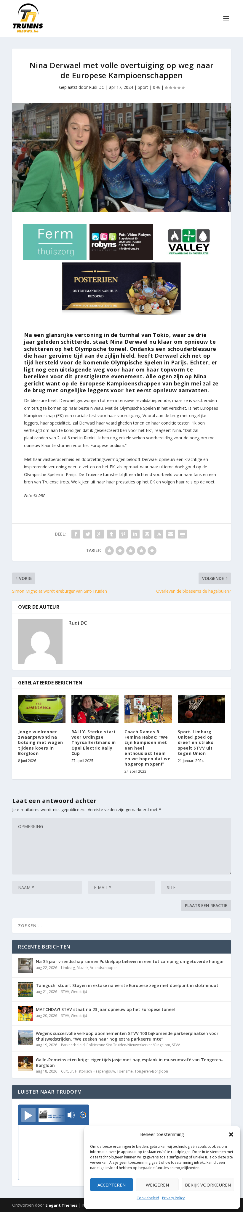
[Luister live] (28, 1115)
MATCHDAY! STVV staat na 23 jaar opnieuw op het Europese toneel (105, 1009)
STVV (65, 991)
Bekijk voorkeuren (208, 1185)
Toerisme (125, 1071)
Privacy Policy (173, 1197)
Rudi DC (96, 87)
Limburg (68, 967)
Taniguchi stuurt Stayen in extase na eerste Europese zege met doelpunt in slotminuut (127, 985)
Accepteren (111, 1185)
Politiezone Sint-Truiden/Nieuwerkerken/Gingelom (128, 1044)
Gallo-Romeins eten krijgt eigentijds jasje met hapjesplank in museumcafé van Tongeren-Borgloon (129, 1062)
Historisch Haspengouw (95, 1071)
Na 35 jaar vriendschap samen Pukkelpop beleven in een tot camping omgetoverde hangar (130, 961)
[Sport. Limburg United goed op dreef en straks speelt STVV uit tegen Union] (201, 709)
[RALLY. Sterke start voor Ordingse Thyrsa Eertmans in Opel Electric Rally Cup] (95, 709)
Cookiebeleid (148, 1197)
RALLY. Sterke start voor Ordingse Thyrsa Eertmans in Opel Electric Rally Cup (93, 742)
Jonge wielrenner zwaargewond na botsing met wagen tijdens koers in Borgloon (40, 742)
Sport (143, 87)
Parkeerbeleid (73, 1044)
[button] (231, 1134)
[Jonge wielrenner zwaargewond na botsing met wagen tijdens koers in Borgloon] (41, 709)
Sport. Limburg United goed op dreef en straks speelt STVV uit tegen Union (196, 742)
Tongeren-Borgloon (151, 1071)
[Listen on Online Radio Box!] (83, 1115)
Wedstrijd (79, 991)
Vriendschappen (104, 967)
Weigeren (157, 1185)
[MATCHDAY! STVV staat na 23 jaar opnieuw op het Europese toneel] (25, 1013)
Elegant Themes (61, 1205)
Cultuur (67, 1071)
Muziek (82, 967)
